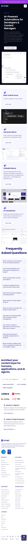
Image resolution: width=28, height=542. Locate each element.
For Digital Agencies (19, 483)
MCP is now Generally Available (13, 1)
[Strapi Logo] (5, 440)
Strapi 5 (3, 460)
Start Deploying (8, 413)
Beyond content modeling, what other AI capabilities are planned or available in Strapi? (12, 345)
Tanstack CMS (18, 496)
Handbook (3, 519)
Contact (3, 523)
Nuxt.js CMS (17, 500)
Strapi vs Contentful (5, 506)
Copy (24, 379)
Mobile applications (19, 462)
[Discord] (10, 536)
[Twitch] (13, 536)
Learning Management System (20, 469)
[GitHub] (7, 536)
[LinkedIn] (20, 536)
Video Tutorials (4, 508)
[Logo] (4, 6)
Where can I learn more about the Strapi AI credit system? (12, 309)
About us (3, 515)
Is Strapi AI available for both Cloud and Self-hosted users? (11, 286)
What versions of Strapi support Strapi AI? (12, 301)
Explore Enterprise (9, 429)
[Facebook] (18, 536)
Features (3, 466)
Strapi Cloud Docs (5, 491)
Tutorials (3, 498)
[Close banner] (26, 2)
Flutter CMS (17, 504)
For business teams (19, 480)
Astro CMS (17, 502)
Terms (17, 539)
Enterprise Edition (5, 464)
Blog (2, 517)
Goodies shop (4, 529)
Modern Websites (19, 460)
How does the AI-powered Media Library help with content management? (12, 317)
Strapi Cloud (4, 462)
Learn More (8, 104)
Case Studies (4, 502)
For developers (18, 476)
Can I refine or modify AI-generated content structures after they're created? (11, 326)
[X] (15, 536)
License (11, 539)
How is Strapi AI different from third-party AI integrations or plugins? (11, 270)
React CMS (17, 491)
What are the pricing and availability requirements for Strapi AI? (11, 335)
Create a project (10, 48)
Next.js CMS (17, 494)
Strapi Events (4, 496)
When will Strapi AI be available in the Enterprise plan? (12, 293)
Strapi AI (3, 468)
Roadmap (3, 470)
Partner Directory (5, 494)
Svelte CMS (17, 506)
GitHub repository (5, 500)
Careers (3, 521)
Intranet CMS (18, 471)
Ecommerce (18, 464)
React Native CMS (19, 508)
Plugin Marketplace (5, 474)
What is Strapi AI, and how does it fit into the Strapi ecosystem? (12, 261)
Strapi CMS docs (5, 489)
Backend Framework (20, 466)
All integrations (18, 489)
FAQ (2, 525)
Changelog (3, 472)
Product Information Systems (19, 474)
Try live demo (4, 476)
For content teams (19, 478)
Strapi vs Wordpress (6, 504)
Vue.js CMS (17, 498)
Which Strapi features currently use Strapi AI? (11, 278)
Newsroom (3, 527)
